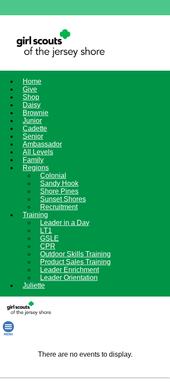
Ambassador (42, 144)
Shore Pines (59, 191)
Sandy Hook (59, 183)
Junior (32, 120)
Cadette (35, 128)
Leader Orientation (69, 277)
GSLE (49, 238)
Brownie (35, 112)
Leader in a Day (64, 222)
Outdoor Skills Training (75, 254)
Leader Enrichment (69, 269)
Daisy (32, 105)
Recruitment (59, 207)
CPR (47, 246)
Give (30, 89)
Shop (31, 97)
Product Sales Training (75, 262)
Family (33, 160)
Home (32, 81)
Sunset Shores (63, 199)
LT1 (46, 230)
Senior (33, 136)
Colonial (53, 175)
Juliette (34, 285)
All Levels (38, 152)
